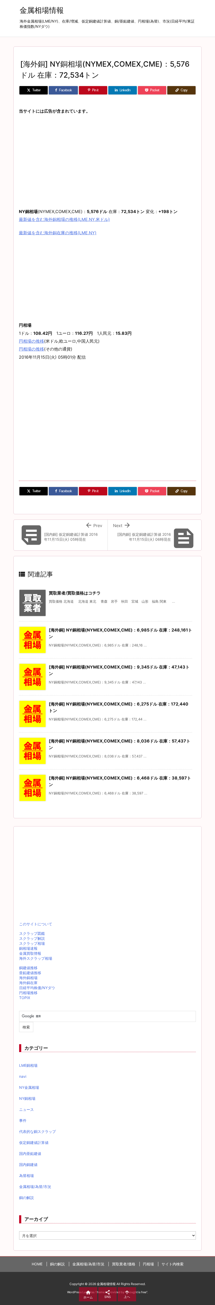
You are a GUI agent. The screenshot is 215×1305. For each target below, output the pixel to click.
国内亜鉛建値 (30, 1153)
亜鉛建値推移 (30, 972)
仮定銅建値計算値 (34, 1142)
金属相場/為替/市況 (35, 1186)
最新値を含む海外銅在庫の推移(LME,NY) (57, 232)
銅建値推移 (28, 968)
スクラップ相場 (32, 943)
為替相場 (26, 1175)
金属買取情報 (30, 953)
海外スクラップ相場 (35, 958)
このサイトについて (35, 924)
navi (22, 1076)
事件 (22, 1120)
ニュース (26, 1109)
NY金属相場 (29, 1087)
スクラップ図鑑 (32, 933)
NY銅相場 (27, 1098)
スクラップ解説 (32, 938)
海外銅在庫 (28, 982)
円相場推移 (28, 992)
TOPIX (24, 997)
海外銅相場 (28, 977)
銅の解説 (26, 1197)
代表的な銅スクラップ (37, 1131)
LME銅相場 (28, 1065)
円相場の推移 (31, 341)
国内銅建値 (28, 1164)
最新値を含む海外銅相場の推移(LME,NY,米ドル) (64, 219)
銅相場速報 (28, 948)
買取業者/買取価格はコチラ (75, 593)
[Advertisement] (107, 157)
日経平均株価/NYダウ (37, 987)
